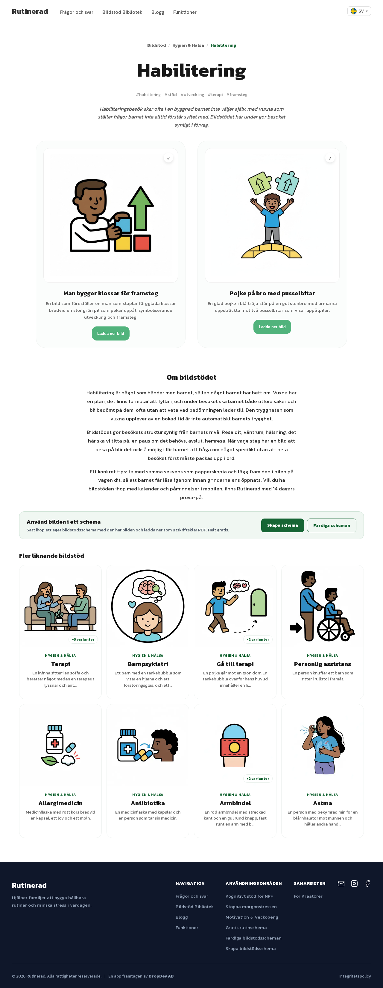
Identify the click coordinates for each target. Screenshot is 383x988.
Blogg (157, 12)
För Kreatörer (308, 896)
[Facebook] (367, 884)
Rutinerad (30, 11)
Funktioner (185, 12)
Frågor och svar (76, 12)
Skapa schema (282, 525)
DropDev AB (161, 976)
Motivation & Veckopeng (252, 916)
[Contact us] (341, 884)
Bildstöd (156, 45)
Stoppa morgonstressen (251, 906)
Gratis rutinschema (246, 927)
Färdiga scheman (331, 525)
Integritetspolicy (355, 976)
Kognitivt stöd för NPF (249, 896)
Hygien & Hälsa (188, 45)
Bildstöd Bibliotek (122, 12)
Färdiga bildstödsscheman (254, 937)
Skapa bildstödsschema (251, 948)
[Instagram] (354, 884)
